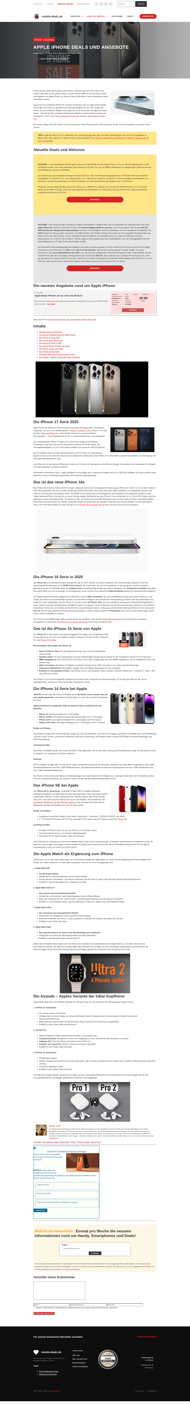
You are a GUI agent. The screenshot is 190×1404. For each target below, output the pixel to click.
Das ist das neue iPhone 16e (51, 340)
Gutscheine (117, 16)
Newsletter (148, 16)
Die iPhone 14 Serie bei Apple (51, 349)
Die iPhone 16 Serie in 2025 (50, 343)
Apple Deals (64, 1142)
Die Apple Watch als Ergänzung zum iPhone (57, 354)
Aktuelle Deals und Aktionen (50, 332)
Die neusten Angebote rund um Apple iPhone (57, 335)
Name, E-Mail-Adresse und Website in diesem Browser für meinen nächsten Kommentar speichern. (77, 1308)
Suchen (141, 4)
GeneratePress (56, 1391)
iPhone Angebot (83, 1142)
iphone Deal (96, 1142)
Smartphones (49, 39)
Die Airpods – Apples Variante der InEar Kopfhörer (59, 357)
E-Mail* (64, 1245)
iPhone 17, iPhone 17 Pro (80, 431)
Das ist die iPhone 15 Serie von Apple (54, 346)
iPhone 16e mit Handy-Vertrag (92, 505)
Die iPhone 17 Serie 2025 (49, 338)
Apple (56, 1142)
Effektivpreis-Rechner (48, 1374)
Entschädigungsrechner (48, 1371)
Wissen (50, 4)
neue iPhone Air (51, 433)
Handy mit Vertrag (96, 16)
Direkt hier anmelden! (147, 1337)
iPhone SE (122, 819)
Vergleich (75, 16)
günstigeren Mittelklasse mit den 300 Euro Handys (54, 802)
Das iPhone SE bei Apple (49, 352)
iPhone (73, 1142)
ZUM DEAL (133, 310)
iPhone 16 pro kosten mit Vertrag (74, 622)
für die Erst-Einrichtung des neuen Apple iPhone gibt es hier (72, 320)
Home (35, 59)
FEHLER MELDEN (84, 4)
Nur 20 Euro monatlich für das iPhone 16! (109, 138)
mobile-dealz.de (52, 16)
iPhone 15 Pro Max (48, 640)
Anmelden (95, 1253)
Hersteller (38, 39)
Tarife (130, 16)
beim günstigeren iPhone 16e (67, 116)
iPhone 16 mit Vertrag (111, 619)
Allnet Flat (38, 4)
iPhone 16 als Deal (53, 301)
